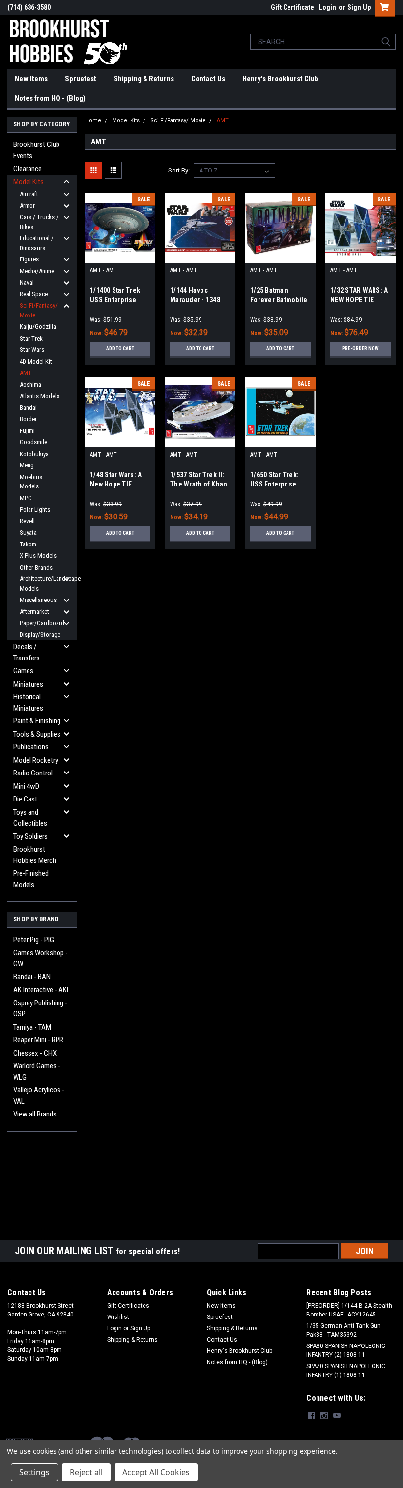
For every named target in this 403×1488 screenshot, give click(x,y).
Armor (27, 205)
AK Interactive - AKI (40, 989)
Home (93, 120)
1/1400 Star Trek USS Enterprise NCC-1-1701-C (115, 299)
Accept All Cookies (156, 1472)
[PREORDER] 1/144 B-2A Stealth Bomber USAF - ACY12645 (349, 1310)
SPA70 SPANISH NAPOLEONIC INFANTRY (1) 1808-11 (345, 1370)
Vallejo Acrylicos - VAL (38, 1096)
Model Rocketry (35, 760)
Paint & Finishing (36, 720)
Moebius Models (31, 481)
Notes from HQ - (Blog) (50, 98)
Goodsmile (33, 442)
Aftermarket (34, 611)
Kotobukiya (34, 454)
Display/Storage (40, 634)
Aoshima (30, 384)
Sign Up (359, 7)
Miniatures (28, 684)
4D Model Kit (36, 361)
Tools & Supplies (36, 734)
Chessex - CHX (35, 1053)
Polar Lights (35, 509)
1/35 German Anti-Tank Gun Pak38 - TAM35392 (343, 1330)
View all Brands (35, 1114)
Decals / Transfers (26, 652)
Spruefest (80, 78)
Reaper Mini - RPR (38, 1039)
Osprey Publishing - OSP (40, 1009)
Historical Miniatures (28, 702)
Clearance (27, 168)
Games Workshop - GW (40, 958)
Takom (28, 544)
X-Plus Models (38, 555)
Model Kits (28, 181)
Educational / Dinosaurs (37, 243)
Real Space (34, 294)
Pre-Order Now (360, 348)
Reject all (86, 1472)
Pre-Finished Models (31, 879)
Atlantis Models (39, 396)
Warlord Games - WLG (36, 1071)
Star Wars (32, 349)
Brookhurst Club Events (36, 150)
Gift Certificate (292, 7)
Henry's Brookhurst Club (280, 78)
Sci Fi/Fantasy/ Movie (39, 310)
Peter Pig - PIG (33, 939)
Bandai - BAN (32, 977)
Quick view (120, 255)
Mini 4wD (26, 786)
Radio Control (33, 773)
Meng (27, 465)
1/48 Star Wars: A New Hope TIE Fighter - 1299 (116, 484)
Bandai (28, 407)
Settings (34, 1472)
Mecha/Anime (37, 271)
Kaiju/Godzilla (38, 326)
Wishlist (118, 1317)
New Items (31, 78)
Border (28, 419)
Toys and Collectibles (30, 818)
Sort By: (179, 170)
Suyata (28, 532)
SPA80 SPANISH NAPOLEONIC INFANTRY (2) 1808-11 (345, 1350)
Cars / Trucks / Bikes (39, 221)
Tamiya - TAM (32, 1027)
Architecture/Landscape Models (43, 583)
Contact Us (208, 78)
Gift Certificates (128, 1305)
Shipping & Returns (144, 78)
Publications (31, 747)
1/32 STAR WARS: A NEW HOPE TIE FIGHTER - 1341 (359, 299)
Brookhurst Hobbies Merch (34, 855)
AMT (25, 372)
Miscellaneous (38, 599)
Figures (29, 259)
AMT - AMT (103, 270)
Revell (27, 521)
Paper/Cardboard (42, 623)
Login (327, 7)
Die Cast (25, 799)
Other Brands (36, 567)
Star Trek (31, 338)
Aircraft (29, 194)
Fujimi (27, 430)
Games (23, 670)
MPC (26, 498)
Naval (27, 282)
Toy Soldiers (30, 836)
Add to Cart (120, 348)
